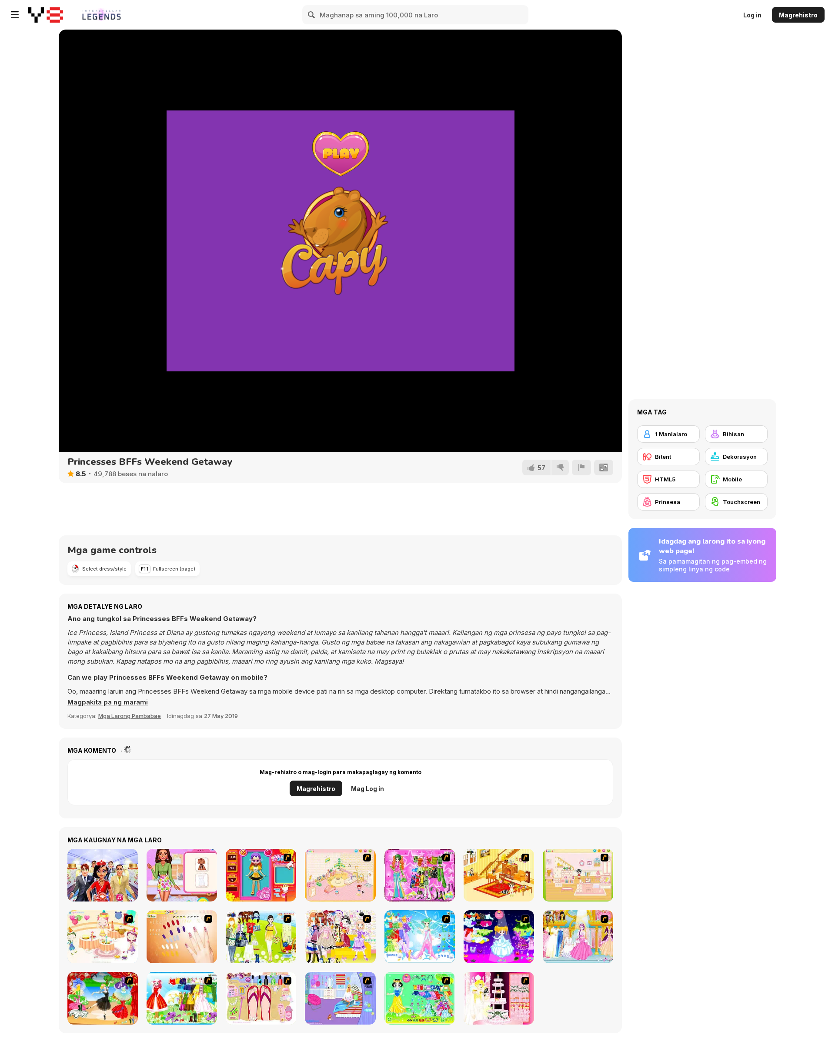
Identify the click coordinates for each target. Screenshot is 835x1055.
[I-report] (581, 467)
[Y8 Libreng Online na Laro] (45, 15)
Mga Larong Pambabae (129, 715)
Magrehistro (798, 15)
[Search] (311, 14)
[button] (107, 702)
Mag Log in (367, 788)
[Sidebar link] (14, 14)
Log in (752, 15)
